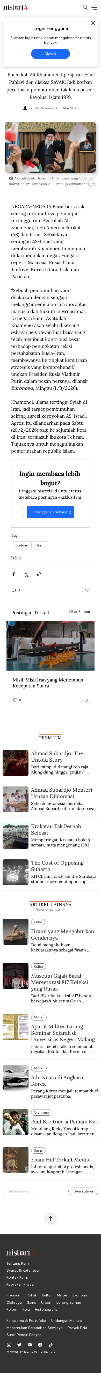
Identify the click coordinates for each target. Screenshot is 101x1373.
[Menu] (94, 7)
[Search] (85, 7)
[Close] (93, 23)
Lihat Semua (79, 611)
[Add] (50, 147)
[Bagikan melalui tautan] (39, 574)
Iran (40, 545)
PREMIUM (50, 737)
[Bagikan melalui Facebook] (13, 574)
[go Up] (50, 1218)
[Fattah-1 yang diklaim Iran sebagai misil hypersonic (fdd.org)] (50, 646)
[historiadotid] (9, 1345)
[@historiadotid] (30, 1345)
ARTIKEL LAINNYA (50, 904)
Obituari (21, 545)
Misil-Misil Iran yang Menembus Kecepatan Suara (48, 683)
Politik (16, 557)
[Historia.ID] (15, 7)
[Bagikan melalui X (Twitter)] (26, 574)
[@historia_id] (19, 1345)
